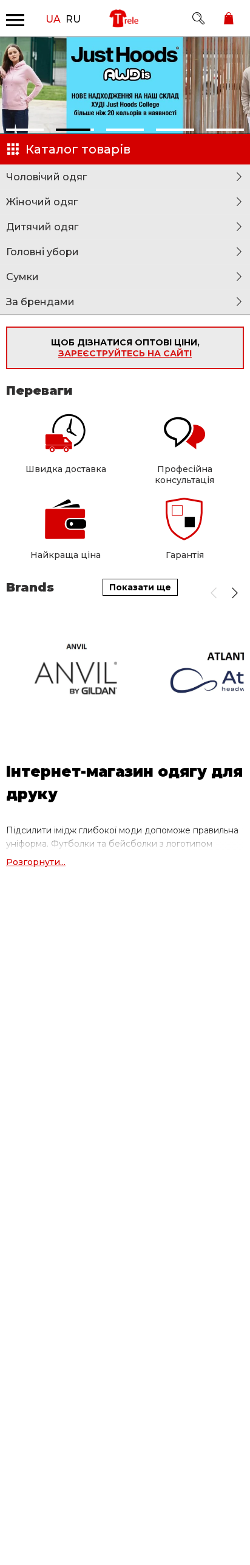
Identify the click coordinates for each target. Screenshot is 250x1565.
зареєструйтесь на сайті (125, 353)
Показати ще (140, 587)
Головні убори (42, 252)
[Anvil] (78, 671)
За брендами (40, 302)
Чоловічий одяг (46, 177)
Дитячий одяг (42, 227)
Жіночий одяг (42, 202)
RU (73, 18)
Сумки (22, 277)
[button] (25, 130)
